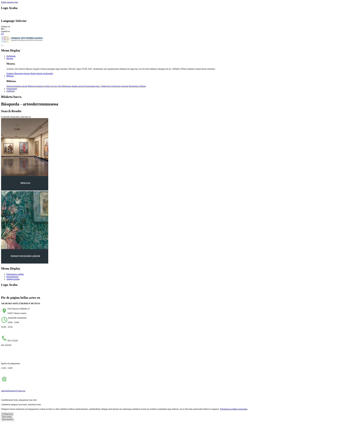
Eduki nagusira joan (9, 2)
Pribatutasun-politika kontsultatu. (234, 409)
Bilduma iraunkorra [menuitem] (36, 86)
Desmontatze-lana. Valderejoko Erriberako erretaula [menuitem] (106, 86)
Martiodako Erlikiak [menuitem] (137, 86)
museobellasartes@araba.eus (13, 391)
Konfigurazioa (7, 414)
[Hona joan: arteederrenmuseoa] (22, 42)
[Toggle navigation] (2, 45)
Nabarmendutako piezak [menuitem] (17, 86)
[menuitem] (11, 56)
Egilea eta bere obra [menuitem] (53, 86)
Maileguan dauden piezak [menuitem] (73, 86)
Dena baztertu (7, 420)
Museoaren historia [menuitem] (22, 73)
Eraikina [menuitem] (10, 73)
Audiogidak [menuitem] (48, 73)
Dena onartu (7, 417)
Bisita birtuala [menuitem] (37, 73)
